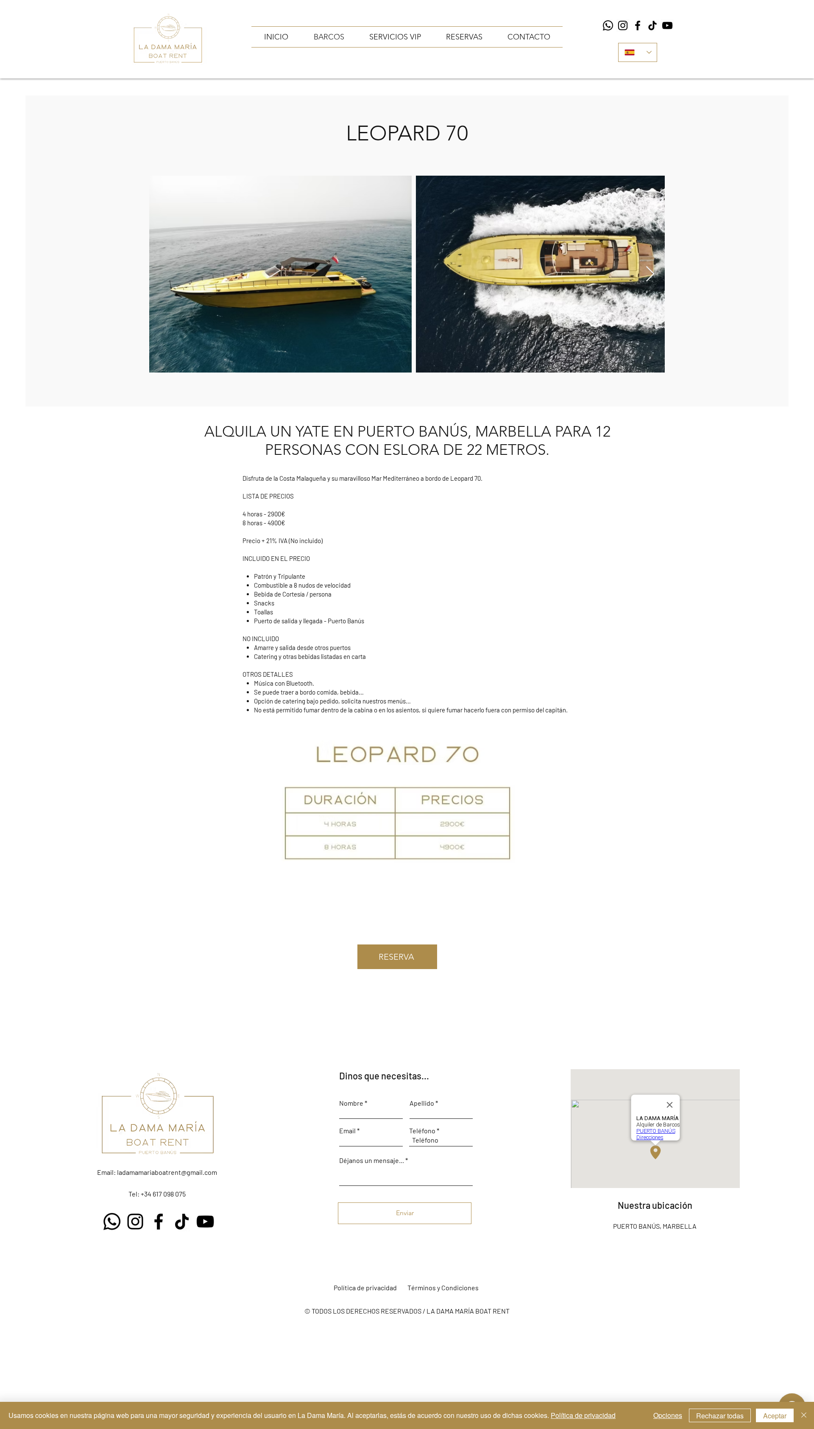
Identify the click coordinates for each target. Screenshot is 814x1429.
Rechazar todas (720, 1416)
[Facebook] (637, 25)
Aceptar (774, 1416)
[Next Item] (650, 274)
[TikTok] (652, 25)
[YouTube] (667, 25)
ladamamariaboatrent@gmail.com (167, 1172)
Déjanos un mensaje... (371, 1160)
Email (347, 1130)
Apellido (422, 1103)
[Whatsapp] (608, 25)
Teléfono (422, 1130)
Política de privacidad (583, 1415)
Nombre (351, 1103)
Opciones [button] (667, 1415)
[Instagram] (622, 25)
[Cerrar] (804, 1415)
